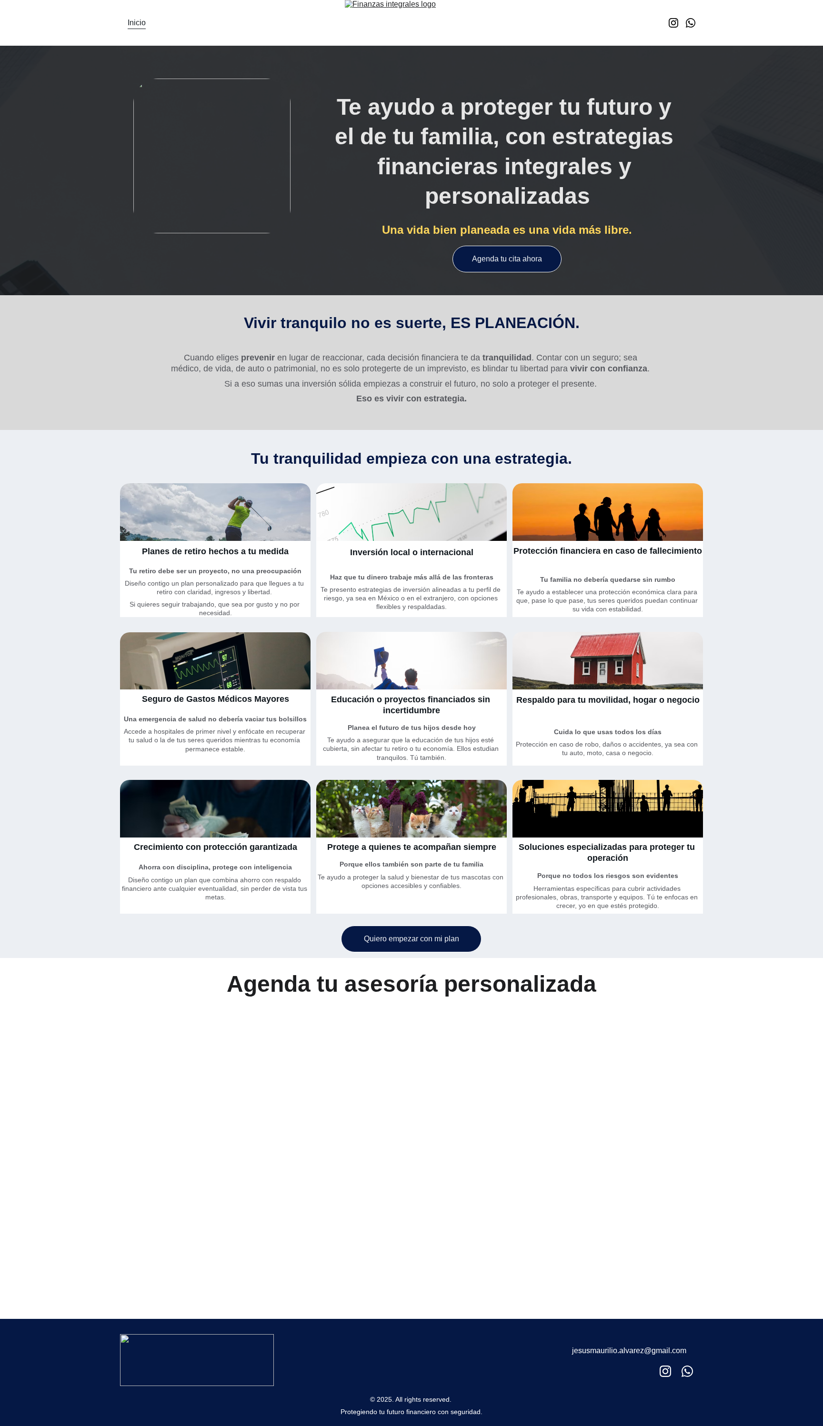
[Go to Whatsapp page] (690, 23)
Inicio (137, 23)
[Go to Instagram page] (677, 23)
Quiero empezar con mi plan (411, 939)
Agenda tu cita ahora (507, 259)
